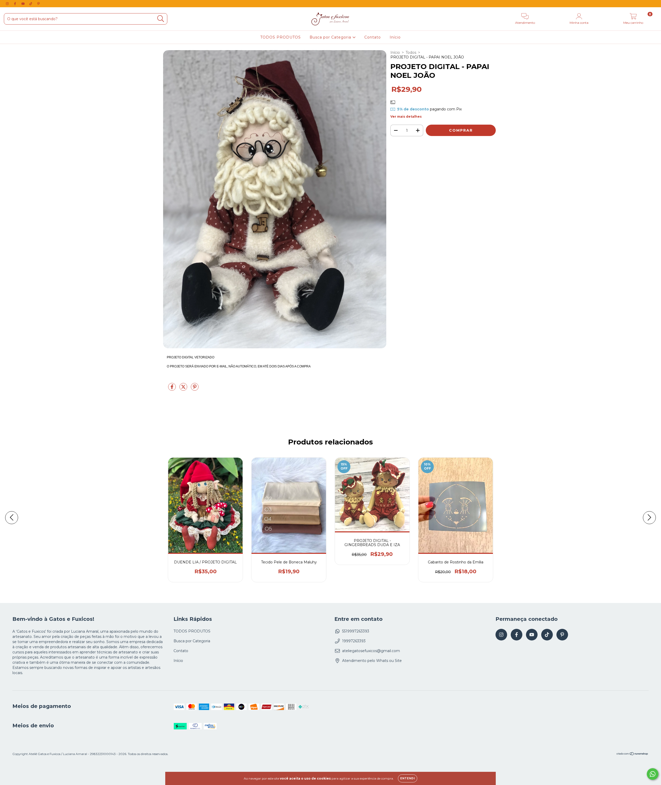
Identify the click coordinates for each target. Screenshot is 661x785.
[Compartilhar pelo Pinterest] (195, 389)
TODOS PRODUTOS (280, 37)
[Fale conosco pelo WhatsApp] (652, 774)
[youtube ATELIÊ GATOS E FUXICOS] (23, 3)
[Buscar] (161, 19)
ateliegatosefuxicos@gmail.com (371, 650)
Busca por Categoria (331, 37)
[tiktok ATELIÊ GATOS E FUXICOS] (31, 3)
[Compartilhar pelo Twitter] (183, 389)
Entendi (407, 778)
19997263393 (354, 641)
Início (395, 37)
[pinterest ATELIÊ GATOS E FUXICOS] (38, 3)
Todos (411, 52)
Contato (372, 37)
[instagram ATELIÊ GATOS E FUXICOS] (8, 3)
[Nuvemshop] (632, 754)
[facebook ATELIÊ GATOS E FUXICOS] (15, 3)
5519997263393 (355, 631)
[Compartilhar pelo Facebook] (172, 389)
